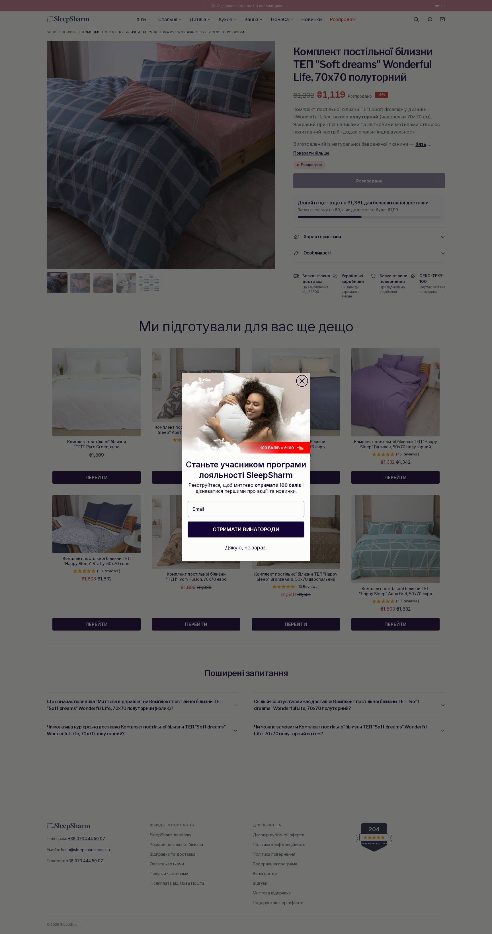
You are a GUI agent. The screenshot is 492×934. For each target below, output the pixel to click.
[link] (246, 413)
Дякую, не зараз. (246, 548)
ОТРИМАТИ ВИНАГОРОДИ (246, 529)
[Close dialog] (302, 381)
